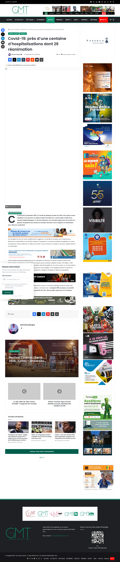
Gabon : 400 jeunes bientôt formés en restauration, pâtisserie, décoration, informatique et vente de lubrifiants (28, 360)
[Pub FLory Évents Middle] (42, 304)
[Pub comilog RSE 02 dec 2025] (97, 91)
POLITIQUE (29, 20)
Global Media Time (52, 555)
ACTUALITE (18, 20)
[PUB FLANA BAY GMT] (97, 455)
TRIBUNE (59, 20)
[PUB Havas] (97, 148)
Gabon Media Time (33, 555)
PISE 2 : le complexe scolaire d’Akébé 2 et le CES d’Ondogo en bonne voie (42, 436)
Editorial (94, 20)
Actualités (17, 29)
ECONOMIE (40, 20)
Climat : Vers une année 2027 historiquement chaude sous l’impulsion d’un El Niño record (65, 436)
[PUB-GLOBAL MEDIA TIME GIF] (97, 232)
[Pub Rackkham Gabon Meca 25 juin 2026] (97, 179)
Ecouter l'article (16, 212)
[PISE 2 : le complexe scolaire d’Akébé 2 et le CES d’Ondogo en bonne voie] (42, 427)
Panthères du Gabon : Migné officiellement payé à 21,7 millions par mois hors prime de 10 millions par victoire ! (17, 437)
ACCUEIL (9, 20)
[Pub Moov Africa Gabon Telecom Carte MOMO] (97, 296)
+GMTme (84, 20)
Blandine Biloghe (15, 54)
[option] (41, 358)
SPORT (67, 20)
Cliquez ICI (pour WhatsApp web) (97, 548)
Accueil (11, 29)
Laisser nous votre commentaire (42, 451)
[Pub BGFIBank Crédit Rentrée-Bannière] (42, 236)
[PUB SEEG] (97, 261)
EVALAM (20, 296)
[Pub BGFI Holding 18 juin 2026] (97, 205)
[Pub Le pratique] (97, 430)
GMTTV (104, 20)
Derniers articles (13, 33)
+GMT (75, 20)
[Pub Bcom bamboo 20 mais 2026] (97, 419)
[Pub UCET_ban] (42, 258)
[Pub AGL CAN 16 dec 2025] (97, 122)
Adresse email (6, 275)
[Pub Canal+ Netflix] (42, 281)
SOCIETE (50, 20)
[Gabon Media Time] (20, 10)
